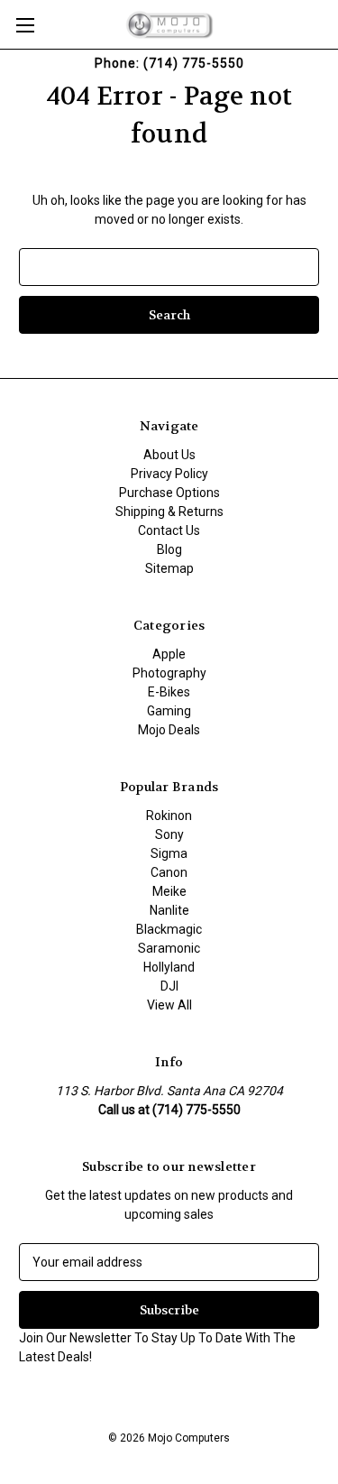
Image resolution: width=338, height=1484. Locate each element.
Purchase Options (169, 492)
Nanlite (169, 910)
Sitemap (169, 568)
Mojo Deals (169, 730)
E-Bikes (169, 692)
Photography (169, 673)
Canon (169, 872)
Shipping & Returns (169, 511)
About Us (169, 454)
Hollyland (169, 967)
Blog (169, 549)
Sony (169, 834)
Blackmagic (169, 929)
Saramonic (169, 948)
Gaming (169, 711)
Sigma (169, 853)
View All (169, 1005)
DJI (169, 986)
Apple (169, 654)
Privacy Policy (169, 473)
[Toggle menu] (25, 25)
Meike (169, 891)
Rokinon (169, 815)
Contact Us (169, 530)
